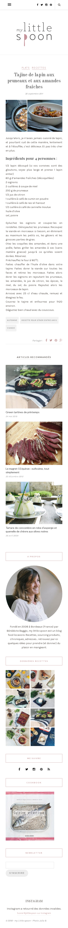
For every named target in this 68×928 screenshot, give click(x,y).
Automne (12, 320)
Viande (11, 328)
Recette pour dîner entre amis (39, 320)
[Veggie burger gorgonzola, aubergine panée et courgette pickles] (43, 687)
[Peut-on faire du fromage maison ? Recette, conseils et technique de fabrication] (43, 707)
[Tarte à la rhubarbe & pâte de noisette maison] (18, 726)
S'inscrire (17, 873)
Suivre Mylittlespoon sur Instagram (34, 913)
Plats (26, 67)
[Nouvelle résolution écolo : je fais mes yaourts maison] (43, 745)
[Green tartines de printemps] (43, 726)
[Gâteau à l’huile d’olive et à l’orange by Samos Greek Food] (18, 687)
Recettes (39, 67)
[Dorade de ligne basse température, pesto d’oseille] (18, 707)
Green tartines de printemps (22, 412)
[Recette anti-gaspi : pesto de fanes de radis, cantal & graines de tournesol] (18, 745)
